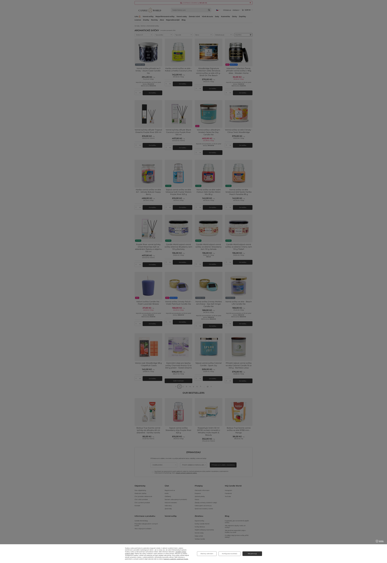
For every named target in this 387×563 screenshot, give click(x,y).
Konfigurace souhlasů (229, 554)
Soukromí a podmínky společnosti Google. (175, 559)
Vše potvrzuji (252, 554)
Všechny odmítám (206, 554)
